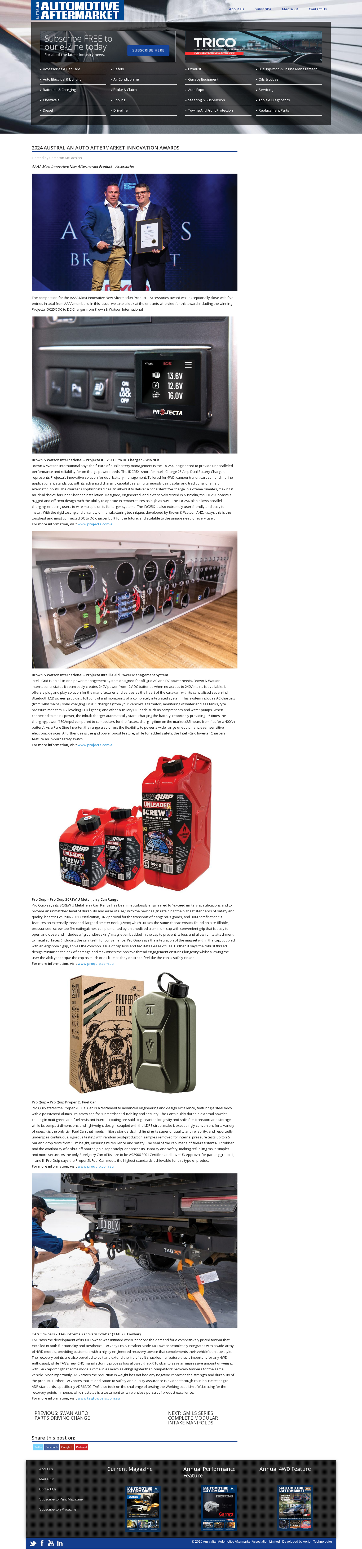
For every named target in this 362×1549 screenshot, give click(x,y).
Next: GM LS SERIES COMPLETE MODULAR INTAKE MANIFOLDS (193, 1418)
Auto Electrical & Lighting (62, 79)
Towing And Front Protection (210, 110)
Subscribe (263, 9)
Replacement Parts (274, 110)
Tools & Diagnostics (274, 100)
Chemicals (51, 100)
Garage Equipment (203, 79)
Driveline (120, 110)
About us (46, 1469)
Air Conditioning (126, 79)
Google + (67, 1447)
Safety (118, 69)
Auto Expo (196, 89)
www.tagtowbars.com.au (99, 1398)
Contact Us (318, 9)
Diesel (48, 110)
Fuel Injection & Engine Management (288, 69)
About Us (236, 9)
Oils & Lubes (269, 79)
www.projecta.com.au (96, 524)
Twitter (38, 1447)
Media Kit (290, 9)
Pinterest (81, 1447)
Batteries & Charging (59, 89)
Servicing (266, 89)
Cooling (119, 100)
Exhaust (194, 69)
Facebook (52, 1447)
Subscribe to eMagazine (57, 1509)
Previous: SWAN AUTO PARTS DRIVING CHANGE (62, 1415)
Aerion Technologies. (318, 1541)
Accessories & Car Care (61, 69)
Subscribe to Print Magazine (61, 1499)
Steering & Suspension (206, 100)
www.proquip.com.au (96, 963)
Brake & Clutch (125, 89)
